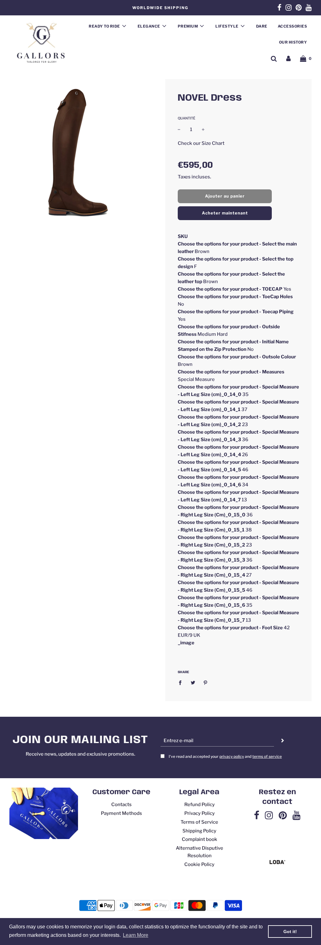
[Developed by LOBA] (277, 862)
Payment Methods (121, 813)
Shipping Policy (199, 831)
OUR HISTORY (293, 42)
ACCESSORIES (292, 26)
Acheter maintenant (225, 212)
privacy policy (231, 756)
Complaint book (199, 839)
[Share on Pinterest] (206, 682)
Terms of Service (199, 822)
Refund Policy (199, 804)
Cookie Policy (199, 864)
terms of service (267, 756)
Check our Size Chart (201, 143)
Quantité (186, 118)
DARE (261, 26)
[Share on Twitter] (193, 682)
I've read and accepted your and (225, 756)
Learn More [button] (135, 935)
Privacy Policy (199, 813)
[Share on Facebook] (182, 682)
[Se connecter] (288, 58)
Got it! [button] (290, 931)
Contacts (121, 804)
